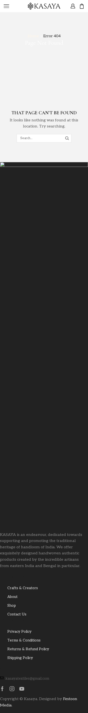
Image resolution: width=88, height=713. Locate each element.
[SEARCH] (67, 138)
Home (33, 36)
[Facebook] (2, 688)
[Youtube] (21, 688)
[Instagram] (12, 688)
